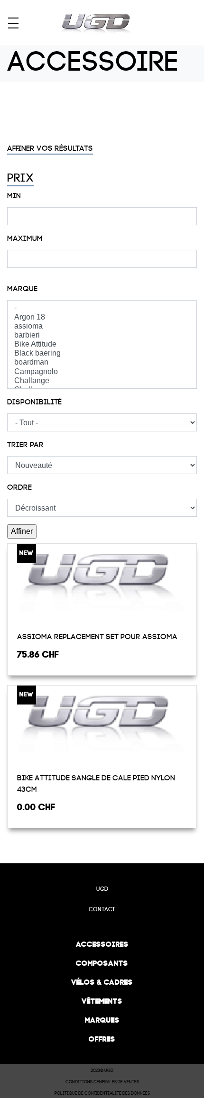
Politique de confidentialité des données (102, 1093)
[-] (102, 307)
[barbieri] (102, 335)
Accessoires (102, 944)
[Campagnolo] (102, 371)
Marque (22, 288)
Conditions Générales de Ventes (102, 1082)
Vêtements (102, 1001)
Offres (102, 1038)
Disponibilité (34, 402)
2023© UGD (102, 1070)
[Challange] (102, 380)
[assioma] (102, 326)
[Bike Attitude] (102, 344)
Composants (102, 963)
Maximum (25, 238)
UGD (102, 889)
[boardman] (102, 362)
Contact (102, 909)
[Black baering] (102, 353)
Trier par (25, 444)
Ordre (19, 487)
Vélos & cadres (102, 982)
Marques (102, 1020)
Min (14, 196)
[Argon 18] (102, 317)
